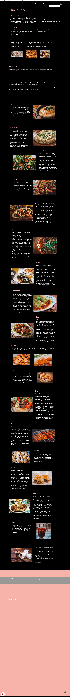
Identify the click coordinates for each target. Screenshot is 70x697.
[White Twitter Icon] (39, 579)
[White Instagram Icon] (26, 578)
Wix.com (25, 601)
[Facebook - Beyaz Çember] (12, 578)
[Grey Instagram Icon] (44, 6)
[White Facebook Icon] (9, 599)
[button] (61, 4)
